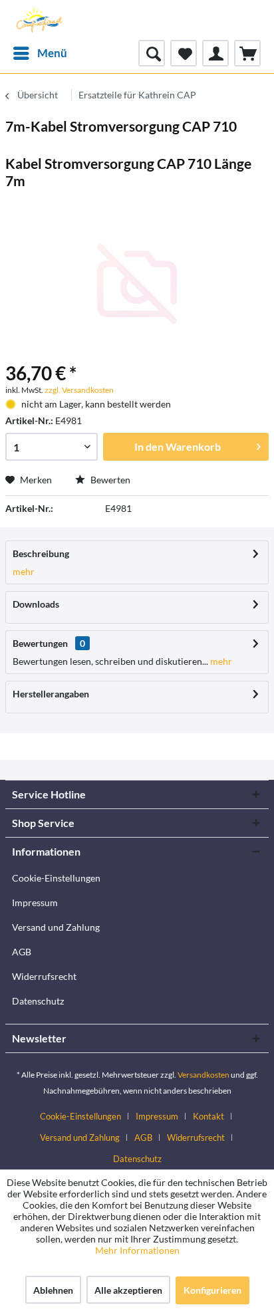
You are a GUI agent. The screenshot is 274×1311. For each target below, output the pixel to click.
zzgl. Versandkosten (79, 390)
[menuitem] (39, 53)
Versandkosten (203, 1075)
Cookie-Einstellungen (56, 878)
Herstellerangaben (51, 693)
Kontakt (208, 1116)
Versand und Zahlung (56, 927)
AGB (21, 951)
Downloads (36, 604)
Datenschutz (38, 1001)
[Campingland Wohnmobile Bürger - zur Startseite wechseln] (38, 20)
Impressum (35, 902)
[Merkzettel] (183, 53)
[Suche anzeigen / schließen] (151, 53)
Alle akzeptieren (128, 1290)
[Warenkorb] (247, 53)
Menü (52, 53)
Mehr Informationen (137, 1250)
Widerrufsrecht (44, 976)
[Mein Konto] (215, 53)
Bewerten (109, 479)
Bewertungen (40, 643)
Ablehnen (53, 1290)
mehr (24, 571)
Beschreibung (41, 553)
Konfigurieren (212, 1290)
